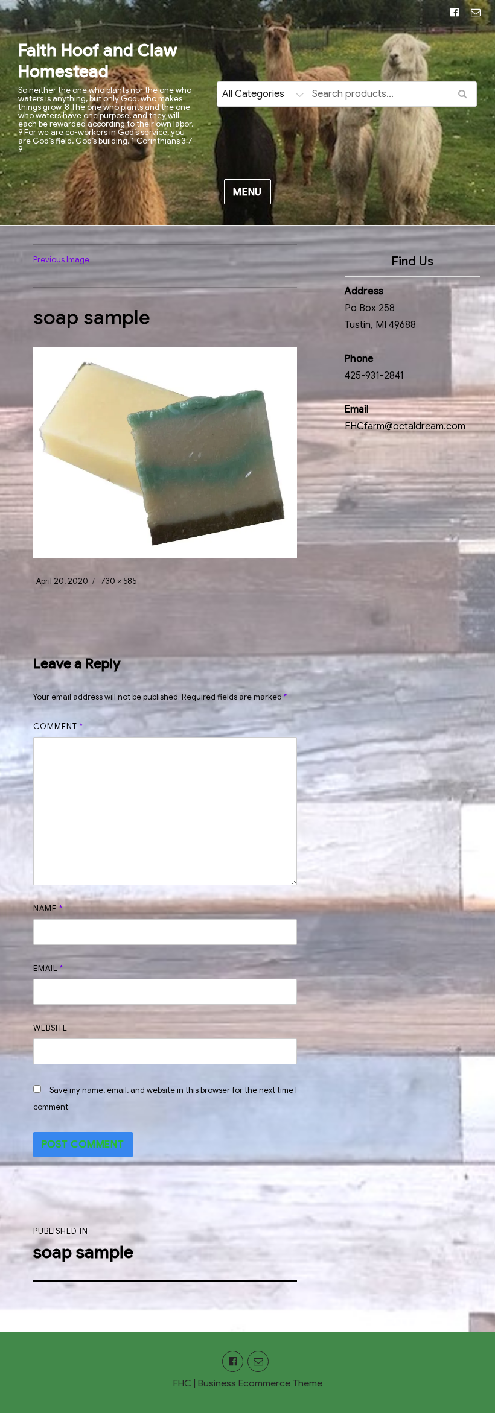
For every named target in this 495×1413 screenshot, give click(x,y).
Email (48, 968)
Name (48, 908)
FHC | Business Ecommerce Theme (247, 1383)
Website (50, 1028)
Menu (247, 192)
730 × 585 (118, 581)
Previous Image (61, 259)
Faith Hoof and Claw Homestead (97, 61)
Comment (58, 726)
